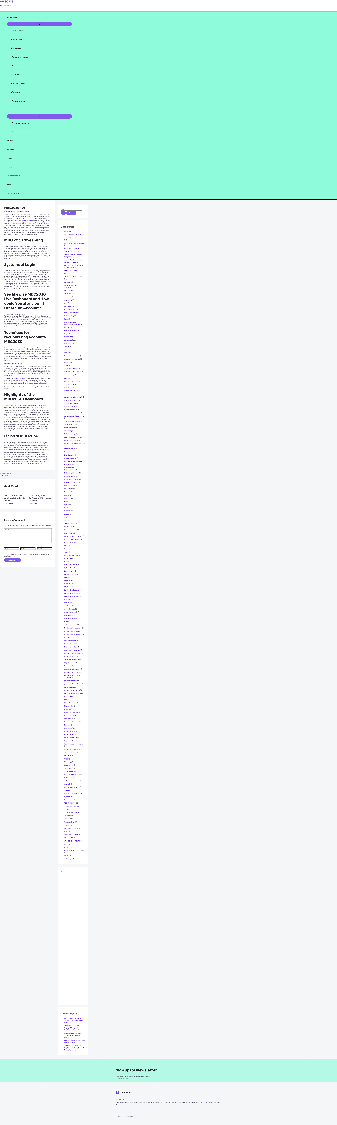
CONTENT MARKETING (72, 372)
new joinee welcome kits (72, 653)
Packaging (67, 666)
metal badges (68, 615)
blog (65, 334)
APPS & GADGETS (70, 270)
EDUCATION (10, 149)
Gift (65, 520)
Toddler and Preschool (72, 806)
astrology (67, 282)
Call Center (68, 343)
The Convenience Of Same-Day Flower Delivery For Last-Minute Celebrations (74, 1048)
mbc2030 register (19, 378)
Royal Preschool (69, 741)
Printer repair (68, 719)
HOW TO (67, 546)
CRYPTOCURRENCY (13, 193)
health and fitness (70, 530)
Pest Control (68, 696)
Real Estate (68, 728)
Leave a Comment (23, 211)
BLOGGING (68, 337)
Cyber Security (18, 66)
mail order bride (69, 609)
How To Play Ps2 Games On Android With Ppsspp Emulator (40, 498)
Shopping (67, 762)
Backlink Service (69, 309)
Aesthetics (67, 231)
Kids (65, 561)
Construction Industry (71, 368)
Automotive (68, 300)
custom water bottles (71, 400)
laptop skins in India (71, 565)
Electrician (67, 464)
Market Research (70, 612)
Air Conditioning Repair (72, 248)
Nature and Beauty (70, 641)
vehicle (66, 831)
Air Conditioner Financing (72, 235)
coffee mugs (68, 365)
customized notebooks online (74, 416)
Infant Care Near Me (71, 555)
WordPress (16, 92)
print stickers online (70, 715)
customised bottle (70, 403)
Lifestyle (67, 587)
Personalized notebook (72, 690)
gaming (66, 514)
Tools (66, 809)
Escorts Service (69, 485)
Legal (66, 577)
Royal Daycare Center (71, 738)
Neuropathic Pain (70, 644)
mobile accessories (70, 625)
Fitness (66, 504)
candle (66, 346)
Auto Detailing (69, 290)
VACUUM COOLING (71, 828)
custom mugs (68, 394)
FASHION (9, 167)
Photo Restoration (70, 703)
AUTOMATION (17, 48)
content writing (69, 375)
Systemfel (67, 797)
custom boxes (69, 387)
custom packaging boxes (72, 397)
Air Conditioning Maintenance (74, 243)
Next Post (4, 475)
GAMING (67, 511)
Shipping (67, 759)
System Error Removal (71, 793)
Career (66, 353)
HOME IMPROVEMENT (13, 176)
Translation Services (71, 812)
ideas (66, 552)
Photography (68, 706)
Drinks (66, 452)
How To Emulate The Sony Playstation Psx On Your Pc (14, 498)
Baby (66, 303)
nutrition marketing (70, 656)
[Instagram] (116, 1099)
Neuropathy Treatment (72, 650)
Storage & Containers (71, 787)
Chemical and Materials (72, 359)
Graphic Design (18, 31)
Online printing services (72, 659)
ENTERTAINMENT (70, 479)
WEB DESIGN (68, 838)
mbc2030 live (26, 220)
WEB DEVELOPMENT (19, 83)
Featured (67, 492)
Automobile (68, 297)
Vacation (67, 825)
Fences (66, 495)
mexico (66, 622)
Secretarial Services (71, 749)
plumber (67, 709)
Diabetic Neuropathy (71, 434)
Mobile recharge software (72, 631)
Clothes (66, 362)
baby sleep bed (69, 306)
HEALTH (9, 158)
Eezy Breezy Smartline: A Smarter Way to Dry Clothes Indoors (73, 1020)
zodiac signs (68, 859)
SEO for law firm (69, 752)
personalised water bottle (72, 684)
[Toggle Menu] (39, 24)
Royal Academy (69, 731)
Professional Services (71, 722)
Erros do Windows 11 (71, 482)
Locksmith (67, 599)
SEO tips (67, 755)
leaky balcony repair (71, 574)
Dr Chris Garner (69, 449)
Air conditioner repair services (74, 238)
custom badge (69, 384)
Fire (65, 501)
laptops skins (68, 568)
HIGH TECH (68, 533)
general (66, 517)
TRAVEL (9, 184)
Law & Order (68, 571)
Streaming (67, 790)
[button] (17, 17)
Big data (67, 327)
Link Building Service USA (73, 596)
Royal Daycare (69, 734)
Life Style (67, 580)
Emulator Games (9, 211)
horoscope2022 (69, 542)
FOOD (66, 508)
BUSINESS (10, 140)
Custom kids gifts (69, 391)
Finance (67, 498)
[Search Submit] (63, 213)
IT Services (68, 558)
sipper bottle (68, 765)
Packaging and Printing (72, 669)
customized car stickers (72, 413)
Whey (66, 844)
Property (67, 725)
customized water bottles (72, 421)
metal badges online (70, 618)
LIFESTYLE (68, 584)
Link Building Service (71, 593)
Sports (66, 784)
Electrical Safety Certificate (73, 461)
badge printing (69, 316)
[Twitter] (123, 1099)
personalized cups (70, 687)
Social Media (68, 771)
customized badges (70, 406)
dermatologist (68, 431)
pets (65, 700)
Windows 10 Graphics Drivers (74, 850)
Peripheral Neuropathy (72, 672)
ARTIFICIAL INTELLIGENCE (20, 57)
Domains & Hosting (19, 101)
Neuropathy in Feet (70, 647)
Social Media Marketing (21, 123)
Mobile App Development (72, 628)
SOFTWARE (16, 74)
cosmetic (67, 378)
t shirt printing (68, 800)
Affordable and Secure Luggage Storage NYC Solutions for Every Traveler (74, 1028)
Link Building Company (71, 590)
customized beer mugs (71, 410)
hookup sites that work (72, 539)
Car (65, 349)
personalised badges (71, 681)
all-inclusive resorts (70, 251)
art (65, 274)
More (66, 637)
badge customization (71, 313)
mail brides (67, 606)
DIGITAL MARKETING (13, 110)
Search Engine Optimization (22, 132)
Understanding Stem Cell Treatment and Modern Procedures (72, 1035)
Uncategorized (69, 822)
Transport (67, 816)
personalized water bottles (73, 693)
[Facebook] (120, 1099)
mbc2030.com (32, 251)
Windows (67, 847)
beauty (66, 319)
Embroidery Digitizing (71, 473)
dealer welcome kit (70, 427)
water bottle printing (71, 835)
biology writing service (71, 330)
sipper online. (68, 768)
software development (71, 781)
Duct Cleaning (69, 455)
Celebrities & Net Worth (72, 356)
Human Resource (70, 549)
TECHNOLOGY (11, 17)
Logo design (68, 603)
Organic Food (17, 39)
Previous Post (5, 473)
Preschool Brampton (71, 712)
